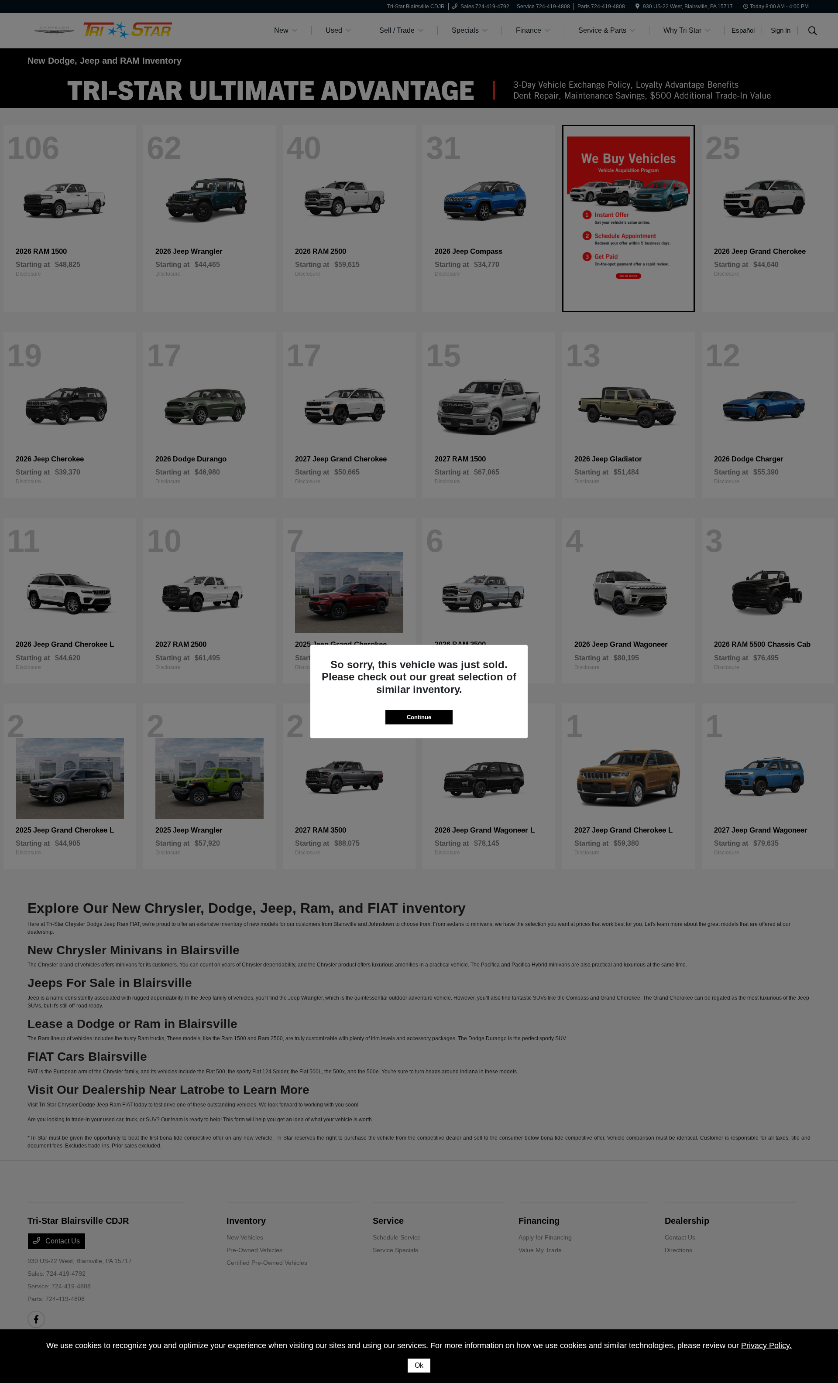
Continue (419, 717)
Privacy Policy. (766, 1345)
